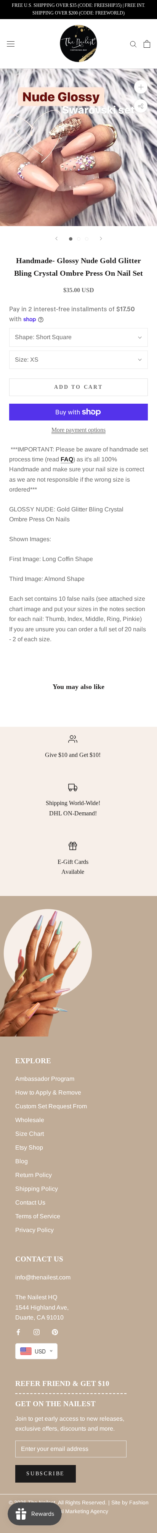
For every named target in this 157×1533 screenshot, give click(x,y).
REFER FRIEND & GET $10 (62, 1383)
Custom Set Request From (51, 1106)
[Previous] (56, 238)
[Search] (133, 43)
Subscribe (45, 1473)
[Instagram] (37, 1332)
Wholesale (29, 1120)
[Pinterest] (55, 1332)
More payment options (78, 430)
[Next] (101, 238)
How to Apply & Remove (48, 1092)
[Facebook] (18, 1332)
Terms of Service (37, 1216)
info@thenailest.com (42, 1277)
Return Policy (33, 1175)
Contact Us (30, 1202)
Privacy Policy (34, 1230)
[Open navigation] (10, 44)
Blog (21, 1161)
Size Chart (29, 1133)
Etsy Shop (29, 1147)
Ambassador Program (44, 1078)
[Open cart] (147, 44)
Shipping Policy (36, 1188)
